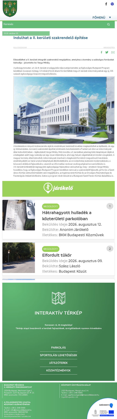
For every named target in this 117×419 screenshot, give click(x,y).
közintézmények (58, 370)
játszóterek (58, 363)
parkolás (58, 347)
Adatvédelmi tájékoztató (14, 414)
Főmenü (99, 18)
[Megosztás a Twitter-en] (106, 52)
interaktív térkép (58, 313)
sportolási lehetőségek (58, 355)
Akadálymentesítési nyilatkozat (17, 416)
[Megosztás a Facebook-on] (101, 52)
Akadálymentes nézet (112, 4)
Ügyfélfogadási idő (69, 397)
